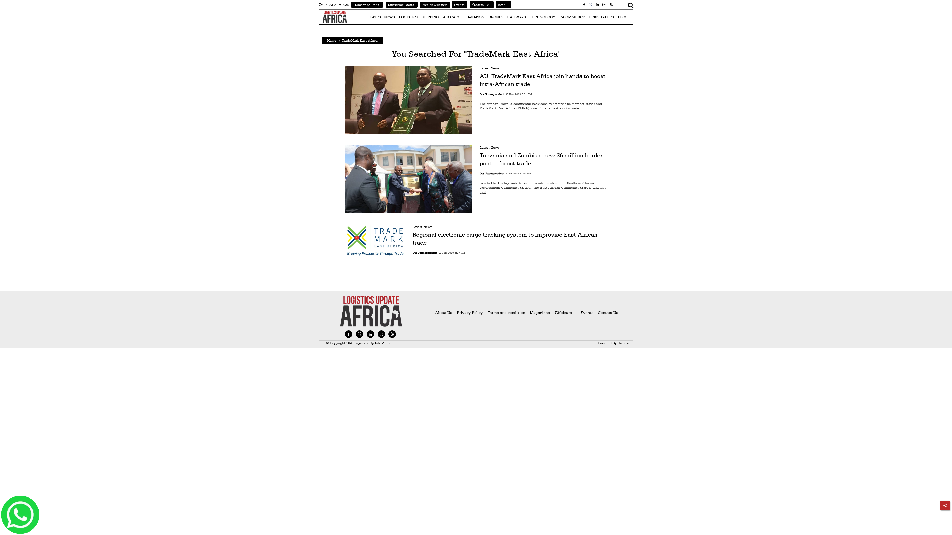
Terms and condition (507, 312)
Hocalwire (625, 343)
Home (331, 40)
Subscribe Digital (401, 5)
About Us (443, 312)
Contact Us (608, 312)
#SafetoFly (479, 5)
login (501, 5)
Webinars (563, 312)
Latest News (490, 68)
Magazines (540, 312)
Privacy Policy (470, 312)
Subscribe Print (367, 5)
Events (458, 5)
